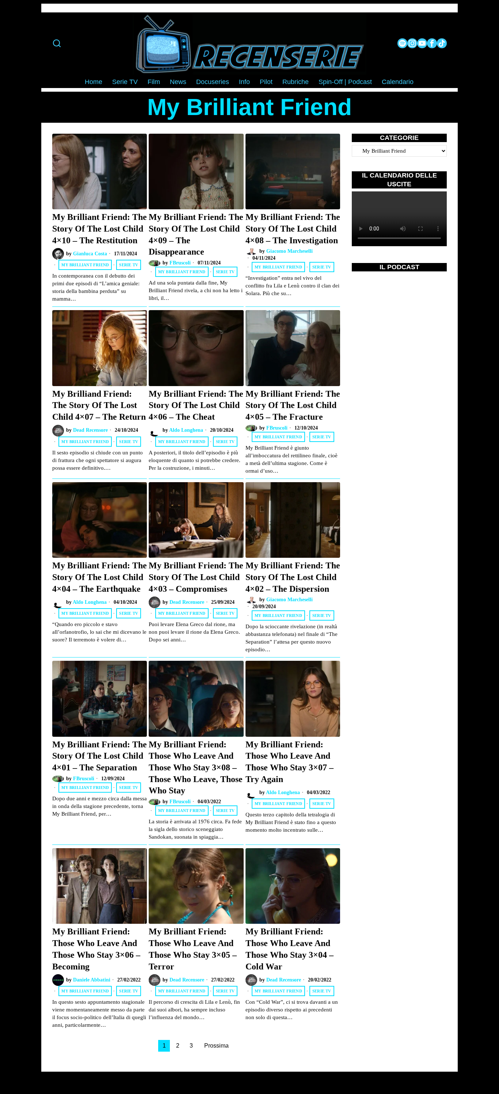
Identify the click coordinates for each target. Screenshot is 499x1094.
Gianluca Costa (90, 253)
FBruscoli (180, 263)
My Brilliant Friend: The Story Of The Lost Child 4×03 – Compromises (196, 576)
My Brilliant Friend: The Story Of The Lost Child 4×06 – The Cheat (196, 405)
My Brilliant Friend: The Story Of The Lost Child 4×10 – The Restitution (99, 228)
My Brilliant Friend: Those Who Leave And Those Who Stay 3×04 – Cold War (289, 948)
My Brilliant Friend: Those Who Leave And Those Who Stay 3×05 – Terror (193, 948)
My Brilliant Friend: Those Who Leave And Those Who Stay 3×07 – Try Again (289, 761)
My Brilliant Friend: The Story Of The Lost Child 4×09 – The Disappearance (196, 234)
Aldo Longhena (186, 430)
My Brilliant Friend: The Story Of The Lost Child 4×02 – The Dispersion (292, 576)
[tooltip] (402, 43)
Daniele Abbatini (91, 980)
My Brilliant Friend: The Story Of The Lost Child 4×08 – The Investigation (292, 228)
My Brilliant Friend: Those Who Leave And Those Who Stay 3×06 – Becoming (96, 948)
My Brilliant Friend (85, 265)
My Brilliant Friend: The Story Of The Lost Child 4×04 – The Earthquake (99, 576)
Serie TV (128, 265)
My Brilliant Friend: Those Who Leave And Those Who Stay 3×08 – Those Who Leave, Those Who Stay (196, 767)
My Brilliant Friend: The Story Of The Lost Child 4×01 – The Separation (99, 755)
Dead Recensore (90, 430)
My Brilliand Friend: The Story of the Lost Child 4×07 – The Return (99, 405)
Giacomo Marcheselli (289, 251)
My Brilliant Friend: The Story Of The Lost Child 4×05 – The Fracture (292, 405)
